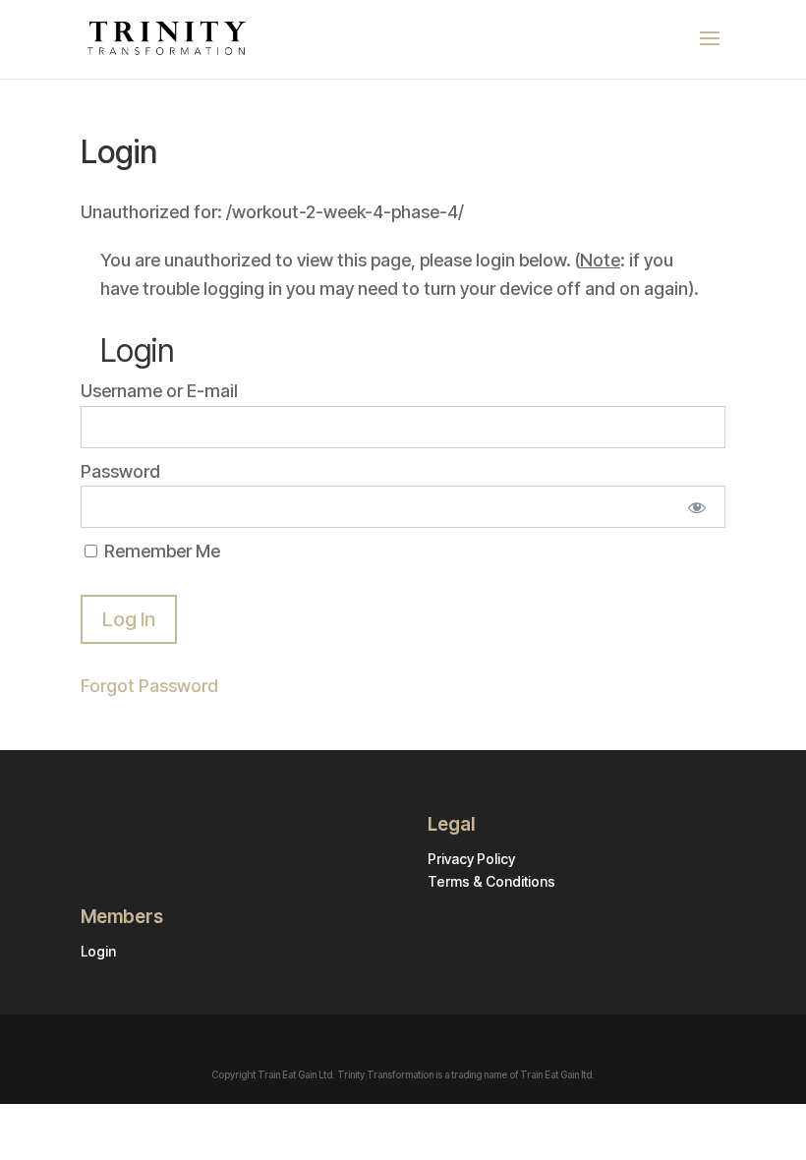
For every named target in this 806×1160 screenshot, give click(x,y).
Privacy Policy (471, 858)
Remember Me (160, 551)
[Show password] (697, 507)
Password (120, 471)
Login (98, 951)
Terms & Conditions (491, 881)
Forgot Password (149, 685)
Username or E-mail (159, 390)
